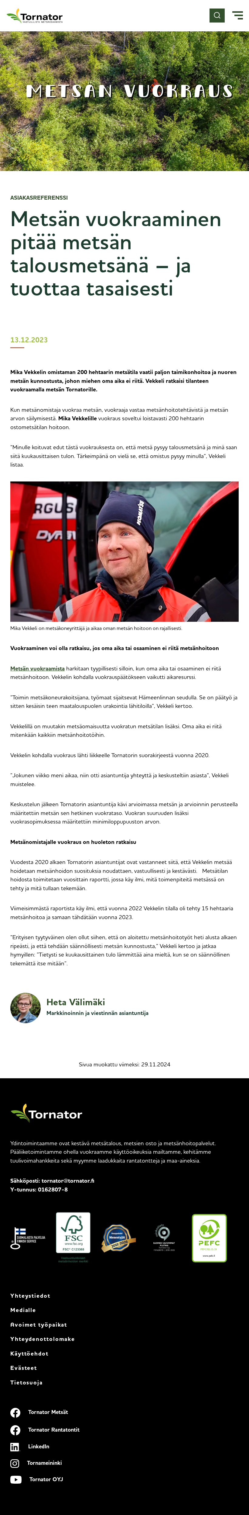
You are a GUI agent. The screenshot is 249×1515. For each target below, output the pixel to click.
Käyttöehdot (29, 1354)
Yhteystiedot (30, 1296)
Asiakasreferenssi (39, 198)
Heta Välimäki (75, 1002)
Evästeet (23, 1368)
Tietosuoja (26, 1383)
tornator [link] (68, 1181)
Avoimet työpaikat (38, 1325)
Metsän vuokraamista (37, 669)
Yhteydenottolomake (42, 1339)
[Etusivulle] (35, 15)
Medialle (23, 1311)
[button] (237, 15)
